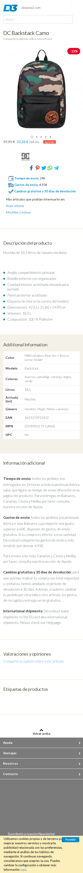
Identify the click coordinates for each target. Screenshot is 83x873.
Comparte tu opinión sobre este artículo (27, 39)
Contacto (10, 774)
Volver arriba (41, 733)
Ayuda (7, 743)
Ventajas (10, 753)
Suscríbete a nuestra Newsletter (31, 834)
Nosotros (10, 763)
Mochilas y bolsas (18, 212)
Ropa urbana (15, 205)
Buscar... (11, 19)
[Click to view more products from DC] (41, 157)
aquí (23, 869)
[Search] (68, 19)
